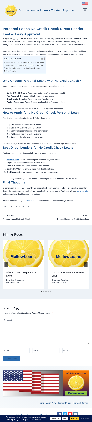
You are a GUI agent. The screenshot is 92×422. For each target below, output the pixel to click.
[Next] (86, 264)
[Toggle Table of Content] (41, 59)
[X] (65, 414)
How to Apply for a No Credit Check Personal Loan (24, 65)
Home (41, 403)
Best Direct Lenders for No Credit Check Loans (23, 68)
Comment (8, 320)
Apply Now (51, 403)
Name (7, 350)
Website (66, 350)
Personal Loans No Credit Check (16, 217)
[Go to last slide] (6, 264)
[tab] (41, 291)
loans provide (82, 191)
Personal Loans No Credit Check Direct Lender (21, 207)
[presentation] (23, 253)
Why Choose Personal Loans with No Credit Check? (25, 62)
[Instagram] (75, 414)
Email (36, 350)
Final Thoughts (11, 71)
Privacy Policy (64, 403)
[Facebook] (59, 414)
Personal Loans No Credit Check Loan (73, 217)
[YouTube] (70, 414)
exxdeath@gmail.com (16, 280)
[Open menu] (85, 10)
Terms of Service (80, 403)
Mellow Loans (13, 160)
